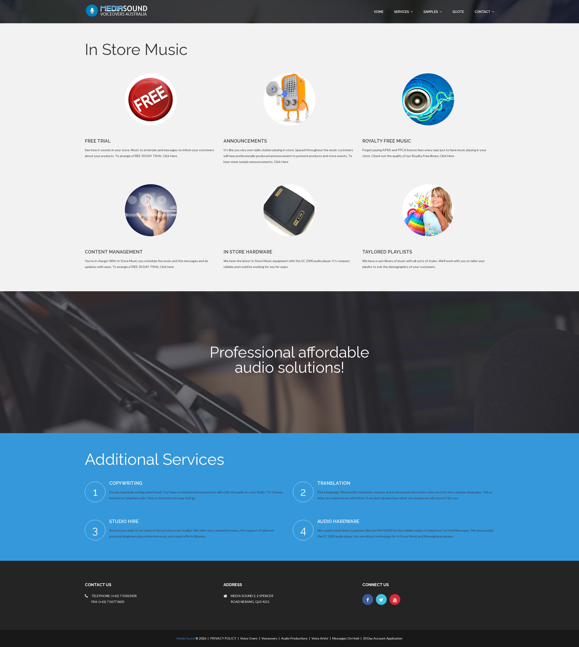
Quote (458, 12)
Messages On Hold (345, 638)
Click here (167, 267)
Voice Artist (319, 638)
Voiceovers (269, 638)
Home (378, 12)
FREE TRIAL (98, 141)
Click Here (170, 156)
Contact (483, 12)
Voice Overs (249, 638)
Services (402, 12)
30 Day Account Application (382, 638)
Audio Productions (294, 638)
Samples (431, 12)
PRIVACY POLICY (223, 638)
